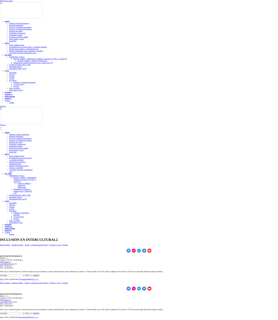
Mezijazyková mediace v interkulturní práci (24, 49)
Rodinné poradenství (16, 25)
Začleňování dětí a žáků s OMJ (19, 65)
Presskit (16, 86)
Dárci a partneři (14, 88)
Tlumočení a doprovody (17, 33)
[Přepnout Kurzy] (38, 154)
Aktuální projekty (17, 245)
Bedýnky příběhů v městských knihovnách (32, 61)
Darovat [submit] (36, 275)
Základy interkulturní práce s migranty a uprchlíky (26, 51)
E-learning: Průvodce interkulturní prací (22, 53)
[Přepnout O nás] (38, 201)
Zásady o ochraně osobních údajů (36, 245)
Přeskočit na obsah (6, 1)
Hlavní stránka (5, 245)
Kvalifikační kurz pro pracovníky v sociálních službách (28, 47)
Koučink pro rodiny (16, 31)
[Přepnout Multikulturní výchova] (38, 176)
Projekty (12, 77)
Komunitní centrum (15, 35)
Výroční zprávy (18, 84)
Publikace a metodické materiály (24, 82)
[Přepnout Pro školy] (38, 174)
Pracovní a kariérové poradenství (20, 27)
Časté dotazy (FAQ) (16, 90)
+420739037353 (5, 264)
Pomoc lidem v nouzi (16, 39)
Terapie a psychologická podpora (20, 29)
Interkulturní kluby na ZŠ (17, 69)
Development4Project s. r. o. (28, 279)
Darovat (3, 106)
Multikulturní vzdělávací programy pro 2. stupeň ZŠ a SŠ (33, 63)
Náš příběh (13, 73)
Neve (2, 279)
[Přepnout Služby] (38, 133)
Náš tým (12, 75)
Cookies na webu (55, 245)
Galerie (11, 78)
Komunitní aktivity (15, 67)
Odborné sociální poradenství (19, 23)
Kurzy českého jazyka (16, 45)
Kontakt (65, 245)
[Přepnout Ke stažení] (38, 211)
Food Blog (13, 41)
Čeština (11, 103)
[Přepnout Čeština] (38, 232)
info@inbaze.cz (5, 262)
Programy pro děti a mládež (18, 37)
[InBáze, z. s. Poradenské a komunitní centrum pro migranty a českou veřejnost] (21, 18)
